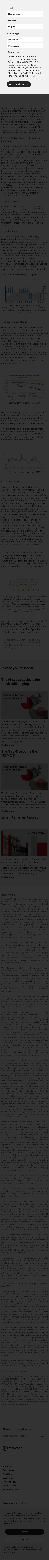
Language (11, 21)
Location (11, 8)
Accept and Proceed (18, 84)
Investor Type (13, 33)
